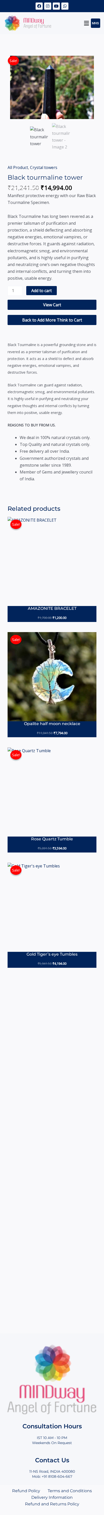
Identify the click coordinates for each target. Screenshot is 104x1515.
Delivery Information (52, 1497)
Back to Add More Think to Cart (52, 320)
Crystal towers (43, 167)
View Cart (52, 305)
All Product (18, 167)
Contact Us (52, 1460)
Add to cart (41, 290)
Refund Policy (26, 1490)
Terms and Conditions (70, 1490)
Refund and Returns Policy (52, 1504)
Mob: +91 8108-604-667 (52, 1476)
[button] (86, 23)
